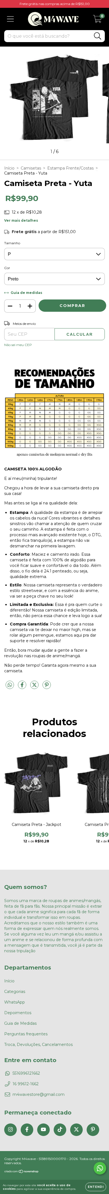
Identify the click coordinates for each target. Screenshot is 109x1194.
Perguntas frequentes (26, 1033)
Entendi (96, 1187)
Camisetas (31, 168)
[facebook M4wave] (27, 1129)
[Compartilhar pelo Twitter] (35, 687)
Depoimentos (17, 1012)
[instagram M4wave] (10, 1129)
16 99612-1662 (26, 1083)
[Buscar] (97, 36)
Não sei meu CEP (18, 345)
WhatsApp (14, 1002)
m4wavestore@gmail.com (39, 1094)
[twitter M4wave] (76, 1129)
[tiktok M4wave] (60, 1129)
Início (9, 168)
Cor (7, 268)
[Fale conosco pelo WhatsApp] (100, 1168)
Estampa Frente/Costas (70, 168)
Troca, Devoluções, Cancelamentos (38, 1044)
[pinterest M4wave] (93, 1129)
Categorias (14, 991)
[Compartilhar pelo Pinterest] (46, 687)
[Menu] (10, 19)
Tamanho (12, 243)
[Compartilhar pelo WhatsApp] (10, 685)
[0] (97, 20)
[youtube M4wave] (43, 1129)
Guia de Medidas (20, 1023)
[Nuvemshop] (21, 1172)
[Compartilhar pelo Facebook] (22, 687)
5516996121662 (26, 1073)
